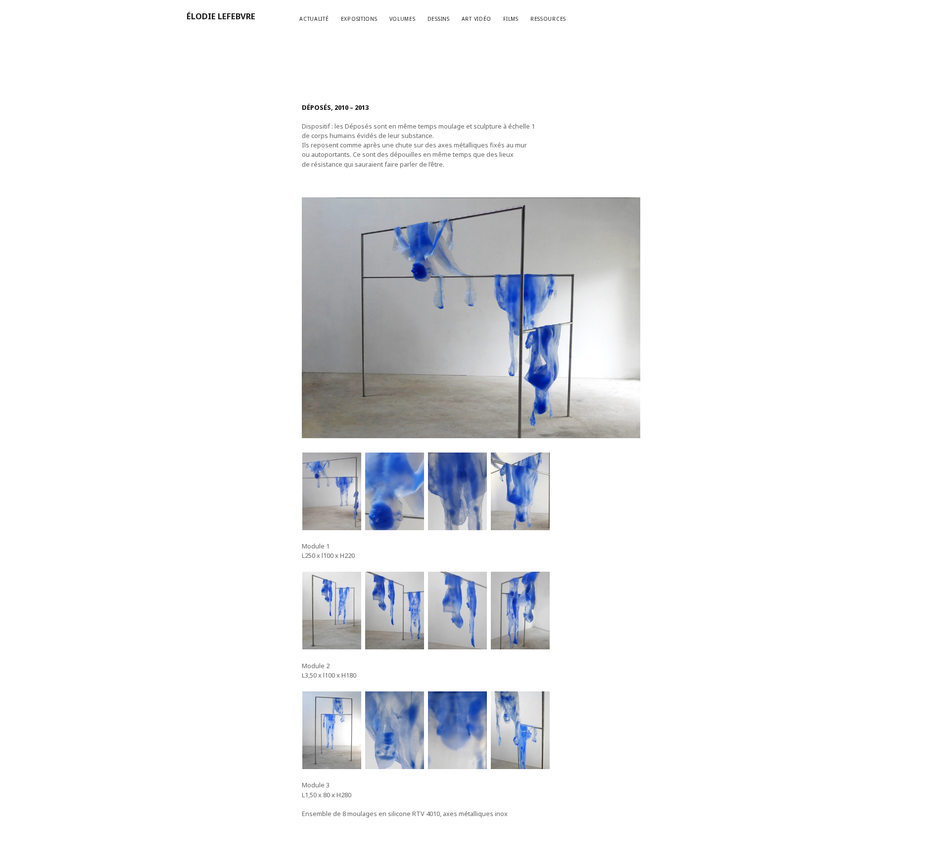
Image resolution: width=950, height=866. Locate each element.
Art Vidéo (477, 18)
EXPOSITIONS (359, 18)
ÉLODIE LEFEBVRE (221, 16)
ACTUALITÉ (314, 18)
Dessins (439, 18)
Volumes (402, 18)
